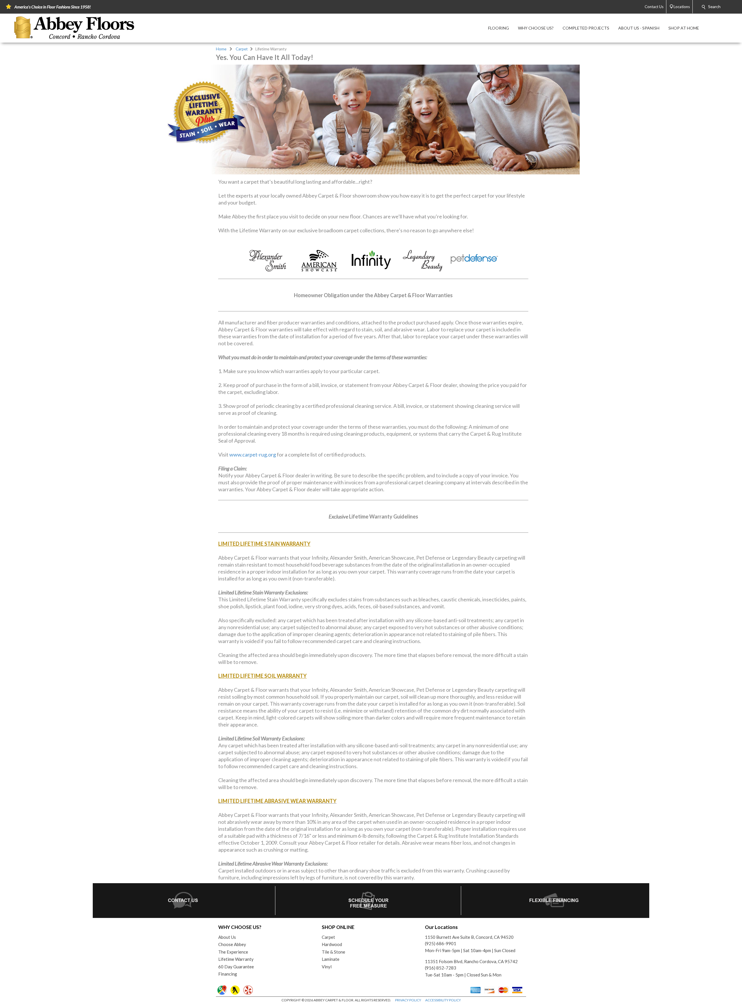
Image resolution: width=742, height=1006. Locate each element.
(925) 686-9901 (440, 943)
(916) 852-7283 (440, 967)
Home (221, 49)
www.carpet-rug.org (252, 454)
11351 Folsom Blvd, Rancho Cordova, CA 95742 (471, 961)
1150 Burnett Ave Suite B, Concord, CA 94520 (469, 937)
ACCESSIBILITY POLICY (443, 1000)
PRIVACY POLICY (408, 1000)
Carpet (242, 49)
